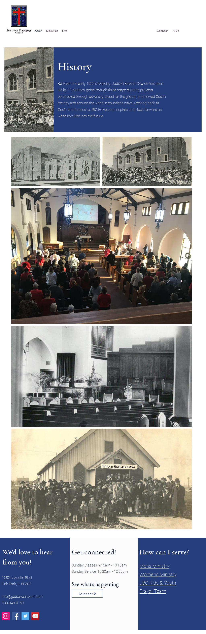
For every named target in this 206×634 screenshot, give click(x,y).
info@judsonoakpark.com (22, 596)
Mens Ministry (154, 566)
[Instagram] (6, 616)
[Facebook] (16, 616)
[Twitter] (25, 616)
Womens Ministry (158, 574)
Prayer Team (153, 591)
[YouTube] (35, 616)
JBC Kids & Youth (158, 583)
